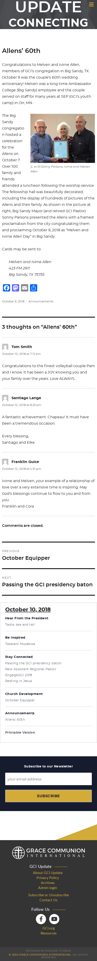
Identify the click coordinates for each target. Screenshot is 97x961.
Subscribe (48, 796)
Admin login (47, 888)
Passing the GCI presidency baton (33, 663)
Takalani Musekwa (20, 644)
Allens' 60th (15, 719)
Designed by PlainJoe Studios (48, 950)
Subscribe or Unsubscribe (48, 895)
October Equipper (20, 700)
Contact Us (48, 900)
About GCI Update (47, 873)
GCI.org (48, 928)
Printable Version (20, 732)
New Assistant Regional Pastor (30, 669)
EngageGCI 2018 (18, 675)
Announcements (40, 301)
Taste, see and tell (20, 624)
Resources (49, 933)
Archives (48, 883)
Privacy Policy (48, 878)
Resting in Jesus (18, 681)
